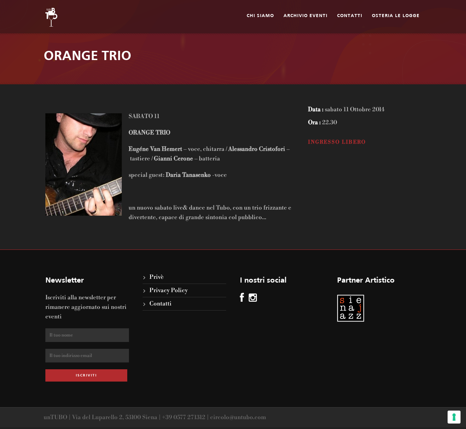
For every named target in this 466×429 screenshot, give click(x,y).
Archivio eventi (305, 16)
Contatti (349, 16)
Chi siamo (260, 16)
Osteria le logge (396, 16)
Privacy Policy (168, 290)
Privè (156, 277)
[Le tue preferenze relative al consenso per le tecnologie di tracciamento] (454, 417)
